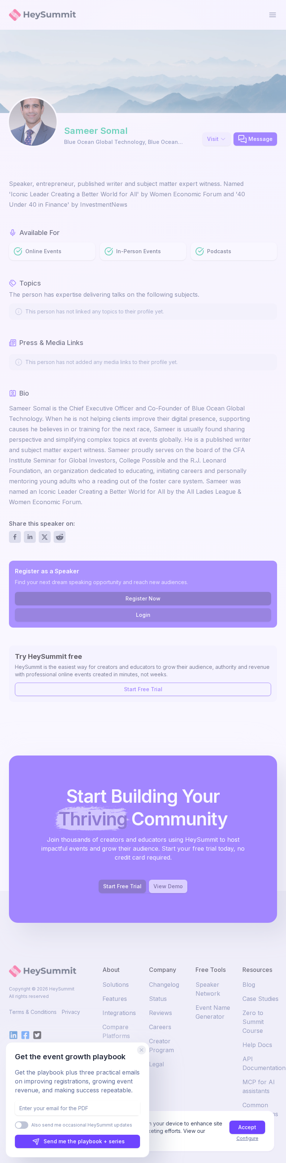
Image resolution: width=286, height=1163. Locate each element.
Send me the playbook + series (84, 1141)
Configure (247, 1138)
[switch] (21, 1125)
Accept (247, 1127)
